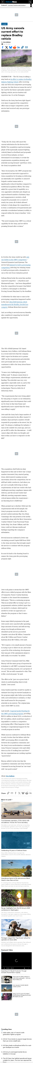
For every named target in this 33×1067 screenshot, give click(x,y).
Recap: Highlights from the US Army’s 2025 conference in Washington (15, 909)
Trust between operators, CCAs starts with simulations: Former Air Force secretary (15, 821)
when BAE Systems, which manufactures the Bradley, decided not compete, (14, 304)
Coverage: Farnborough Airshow (16, 5)
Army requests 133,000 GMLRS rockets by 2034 (20, 985)
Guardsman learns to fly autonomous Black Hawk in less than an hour (15, 879)
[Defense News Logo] (11, 2)
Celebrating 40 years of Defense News (14, 850)
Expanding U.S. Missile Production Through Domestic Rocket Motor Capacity (13, 971)
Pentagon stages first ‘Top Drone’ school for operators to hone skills (15, 939)
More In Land (6, 800)
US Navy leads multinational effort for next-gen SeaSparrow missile (17, 1046)
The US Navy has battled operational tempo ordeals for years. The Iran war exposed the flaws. (17, 1060)
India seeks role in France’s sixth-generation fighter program (14, 1033)
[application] (16, 960)
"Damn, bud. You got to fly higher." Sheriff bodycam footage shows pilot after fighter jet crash (22, 995)
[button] (16, 961)
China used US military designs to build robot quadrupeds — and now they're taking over (21, 978)
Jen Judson (6, 42)
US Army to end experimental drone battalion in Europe (15, 1053)
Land (4, 24)
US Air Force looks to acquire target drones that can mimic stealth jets (17, 1040)
